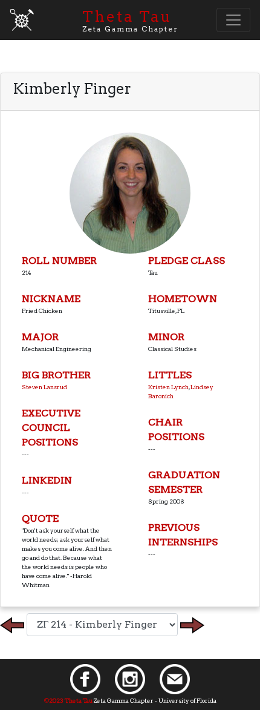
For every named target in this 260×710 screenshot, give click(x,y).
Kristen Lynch (168, 386)
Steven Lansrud (44, 386)
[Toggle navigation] (233, 20)
